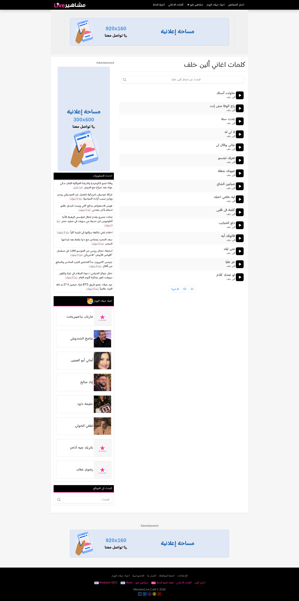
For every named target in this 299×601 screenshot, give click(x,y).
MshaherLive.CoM (144, 589)
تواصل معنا (114, 36)
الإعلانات (182, 576)
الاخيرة (175, 289)
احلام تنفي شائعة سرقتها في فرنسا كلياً (91, 232)
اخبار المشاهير (236, 4)
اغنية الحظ (159, 4)
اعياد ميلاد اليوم (216, 4)
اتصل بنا (151, 576)
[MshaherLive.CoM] (69, 5)
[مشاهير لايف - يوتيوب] (159, 594)
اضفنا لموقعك (167, 576)
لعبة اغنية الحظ (163, 582)
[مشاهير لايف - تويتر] (145, 594)
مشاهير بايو (141, 582)
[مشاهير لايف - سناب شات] (154, 594)
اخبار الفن (199, 582)
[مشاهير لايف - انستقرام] (149, 594)
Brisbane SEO (108, 582)
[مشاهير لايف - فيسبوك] (140, 594)
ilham (129, 582)
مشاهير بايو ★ (195, 4)
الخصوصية (138, 576)
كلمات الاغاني (176, 4)
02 (184, 289)
